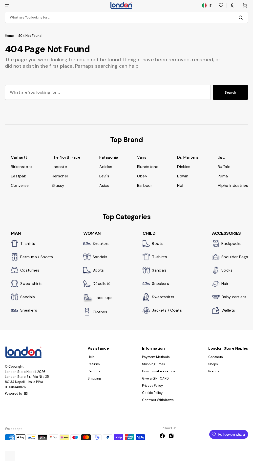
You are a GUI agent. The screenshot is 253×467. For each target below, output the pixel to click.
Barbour (144, 185)
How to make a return (158, 371)
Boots (98, 270)
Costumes (29, 270)
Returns (94, 364)
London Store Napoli (20, 372)
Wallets (228, 310)
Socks (227, 270)
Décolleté (102, 283)
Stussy (58, 185)
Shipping (94, 378)
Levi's (104, 176)
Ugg (221, 157)
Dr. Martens (188, 157)
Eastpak (18, 176)
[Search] (241, 17)
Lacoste (59, 166)
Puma (223, 176)
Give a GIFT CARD (155, 378)
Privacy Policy (152, 385)
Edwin (182, 176)
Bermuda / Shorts (36, 256)
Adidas (105, 166)
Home (9, 36)
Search (230, 92)
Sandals (27, 296)
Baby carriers (234, 296)
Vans (141, 157)
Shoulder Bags (234, 256)
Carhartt (19, 157)
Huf (180, 185)
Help (91, 357)
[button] (6, 5)
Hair (225, 283)
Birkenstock (22, 166)
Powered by (13, 393)
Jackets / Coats (167, 310)
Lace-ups (103, 297)
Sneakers (28, 310)
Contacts (215, 357)
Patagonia (108, 157)
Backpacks (231, 243)
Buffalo (224, 166)
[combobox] (126, 17)
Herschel (60, 176)
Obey (142, 176)
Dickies (183, 166)
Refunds (94, 371)
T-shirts (27, 243)
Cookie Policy (152, 393)
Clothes (100, 312)
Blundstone (147, 166)
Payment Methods (156, 357)
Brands (213, 371)
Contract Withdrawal (158, 400)
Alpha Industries (233, 185)
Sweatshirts (31, 283)
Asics (104, 185)
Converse (20, 185)
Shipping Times (153, 364)
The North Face (66, 157)
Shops (213, 364)
